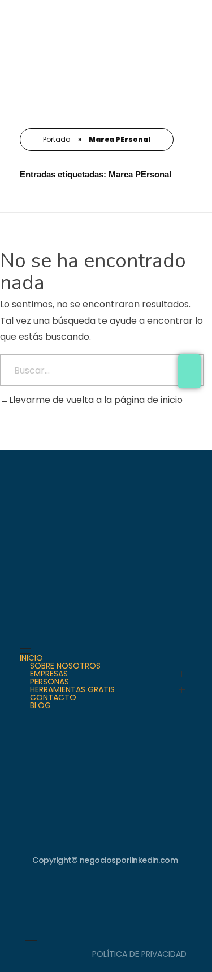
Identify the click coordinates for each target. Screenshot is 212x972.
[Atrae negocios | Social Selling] (53, 58)
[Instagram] (68, 898)
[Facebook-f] (144, 898)
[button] (194, 19)
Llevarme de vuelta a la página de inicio (96, 399)
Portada (57, 139)
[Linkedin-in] (106, 898)
